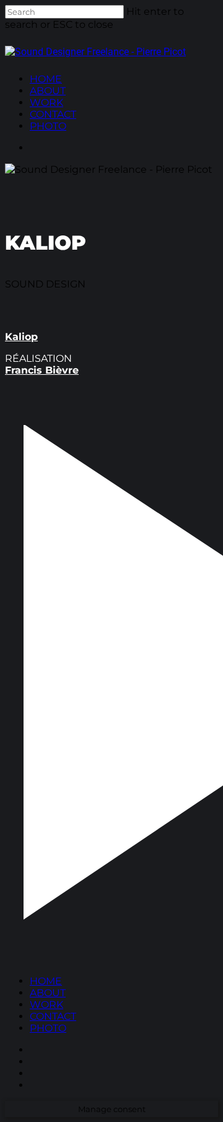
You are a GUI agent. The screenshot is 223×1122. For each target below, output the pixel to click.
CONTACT (53, 1016)
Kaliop (21, 337)
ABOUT (48, 993)
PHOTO (48, 1028)
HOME (46, 981)
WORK (46, 1004)
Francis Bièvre (42, 370)
